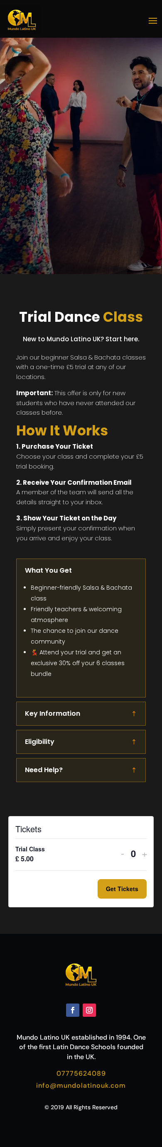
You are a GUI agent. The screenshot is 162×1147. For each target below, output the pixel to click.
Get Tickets (122, 889)
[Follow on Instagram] (89, 1010)
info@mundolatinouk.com (81, 1085)
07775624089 (81, 1073)
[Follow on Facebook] (72, 1010)
